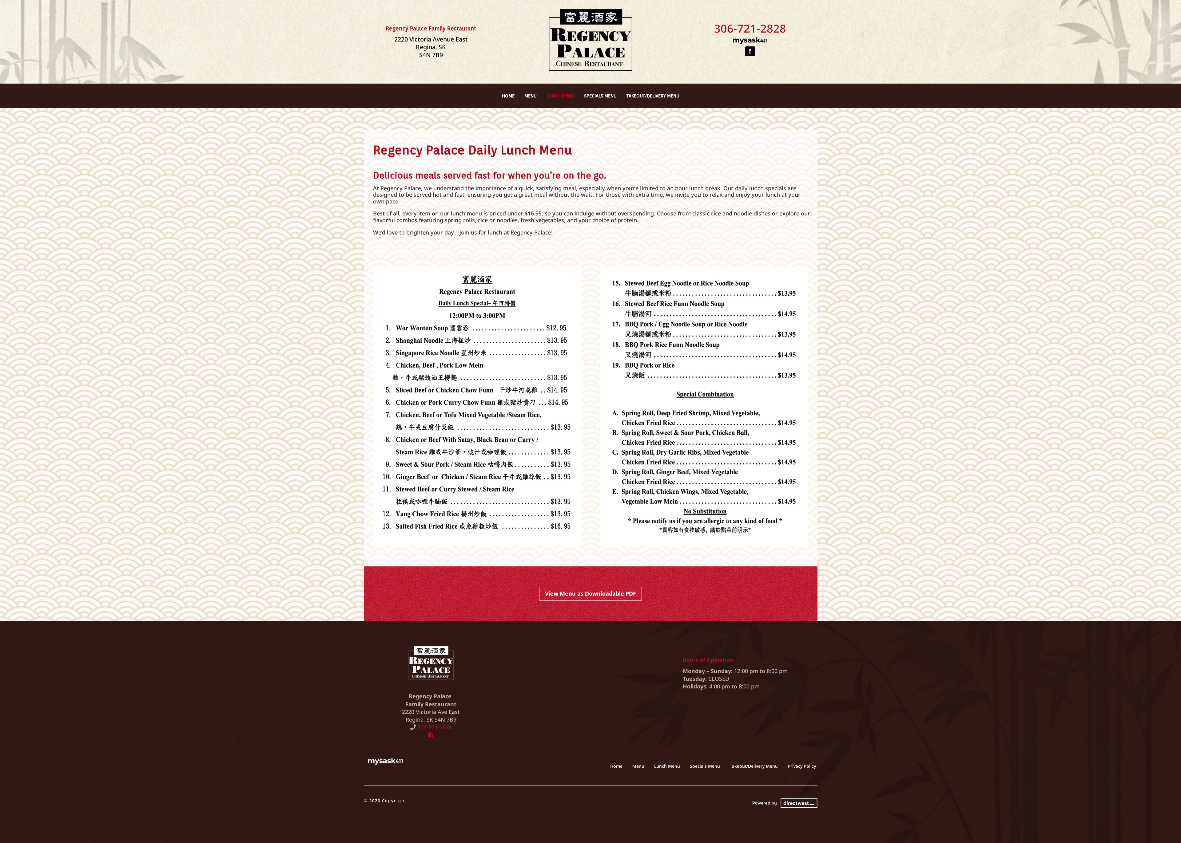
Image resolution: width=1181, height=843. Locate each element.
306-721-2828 (750, 28)
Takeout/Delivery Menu (652, 96)
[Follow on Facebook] (750, 51)
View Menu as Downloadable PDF (590, 593)
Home (508, 96)
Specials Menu (600, 96)
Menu (530, 96)
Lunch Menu (560, 96)
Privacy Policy (802, 766)
